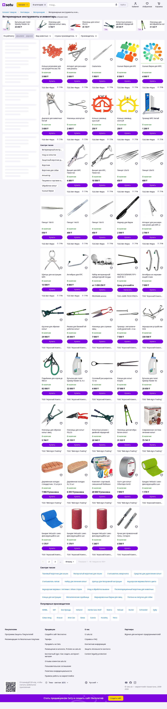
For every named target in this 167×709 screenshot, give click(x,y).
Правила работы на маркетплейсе (59, 676)
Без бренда (66, 610)
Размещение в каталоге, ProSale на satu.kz (63, 649)
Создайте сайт (51, 634)
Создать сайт (115, 698)
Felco (115, 618)
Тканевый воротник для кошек (55, 573)
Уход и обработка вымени (98, 589)
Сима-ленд (46, 618)
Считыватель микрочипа (118, 573)
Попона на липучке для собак (140, 597)
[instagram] (135, 682)
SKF (54, 610)
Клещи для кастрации (51, 597)
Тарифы (48, 639)
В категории (38, 5)
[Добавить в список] (61, 60)
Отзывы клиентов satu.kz (55, 661)
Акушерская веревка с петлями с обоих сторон (62, 589)
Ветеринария (39, 12)
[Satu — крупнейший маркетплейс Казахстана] (7, 4)
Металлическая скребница (77, 597)
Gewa (82, 618)
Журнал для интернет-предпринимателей (143, 634)
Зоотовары (24, 12)
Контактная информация (95, 644)
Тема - (55, 682)
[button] (52, 81)
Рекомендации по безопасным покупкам (22, 639)
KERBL (44, 610)
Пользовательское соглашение (58, 666)
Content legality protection (96, 654)
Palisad (120, 610)
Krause (59, 618)
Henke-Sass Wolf (94, 610)
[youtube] (126, 682)
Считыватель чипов (50, 581)
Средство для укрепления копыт (147, 573)
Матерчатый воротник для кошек (87, 573)
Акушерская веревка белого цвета (141, 581)
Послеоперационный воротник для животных (134, 589)
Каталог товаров (9, 12)
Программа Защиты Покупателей (19, 634)
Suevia (93, 618)
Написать (128, 290)
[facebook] (130, 682)
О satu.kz (88, 634)
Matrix (109, 610)
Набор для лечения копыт (76, 581)
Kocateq (104, 618)
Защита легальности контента (97, 649)
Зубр (155, 610)
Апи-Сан (71, 618)
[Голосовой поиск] (116, 4)
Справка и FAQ (91, 639)
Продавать (49, 644)
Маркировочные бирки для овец (108, 597)
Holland (79, 610)
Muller (131, 610)
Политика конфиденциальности (58, 671)
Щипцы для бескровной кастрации (107, 581)
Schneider (143, 610)
